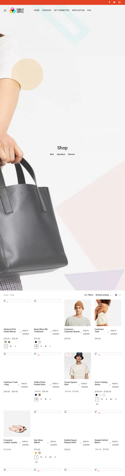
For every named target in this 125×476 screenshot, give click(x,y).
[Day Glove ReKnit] (47, 423)
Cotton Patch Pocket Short (39, 383)
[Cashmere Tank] (108, 312)
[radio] (5, 342)
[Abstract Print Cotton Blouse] (17, 312)
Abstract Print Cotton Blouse (10, 330)
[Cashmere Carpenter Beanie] (77, 312)
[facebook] (109, 2)
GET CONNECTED (61, 10)
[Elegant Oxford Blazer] (108, 423)
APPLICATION (78, 10)
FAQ (89, 10)
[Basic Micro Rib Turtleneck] (47, 312)
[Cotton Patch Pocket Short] (47, 365)
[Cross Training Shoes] (108, 365)
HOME (36, 10)
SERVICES (46, 10)
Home (6, 295)
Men (52, 154)
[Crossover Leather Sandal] (17, 423)
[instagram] (119, 2)
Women (71, 154)
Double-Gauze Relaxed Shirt (70, 441)
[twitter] (114, 2)
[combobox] (104, 295)
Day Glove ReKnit (38, 441)
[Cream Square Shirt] (77, 365)
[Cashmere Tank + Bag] (17, 365)
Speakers (61, 154)
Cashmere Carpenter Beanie (72, 330)
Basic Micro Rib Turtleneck (41, 330)
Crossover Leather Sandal (10, 441)
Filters (90, 295)
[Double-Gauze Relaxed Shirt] (77, 423)
